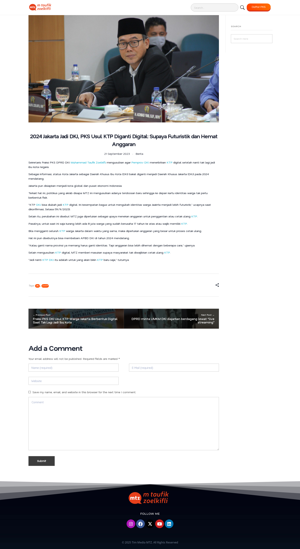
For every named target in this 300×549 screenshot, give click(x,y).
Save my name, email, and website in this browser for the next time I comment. (84, 392)
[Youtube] (159, 523)
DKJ (38, 204)
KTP (169, 162)
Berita (139, 153)
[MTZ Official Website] (51, 7)
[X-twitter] (150, 523)
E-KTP (45, 285)
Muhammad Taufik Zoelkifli (88, 162)
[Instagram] (131, 523)
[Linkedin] (169, 523)
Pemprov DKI (140, 162)
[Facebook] (140, 523)
